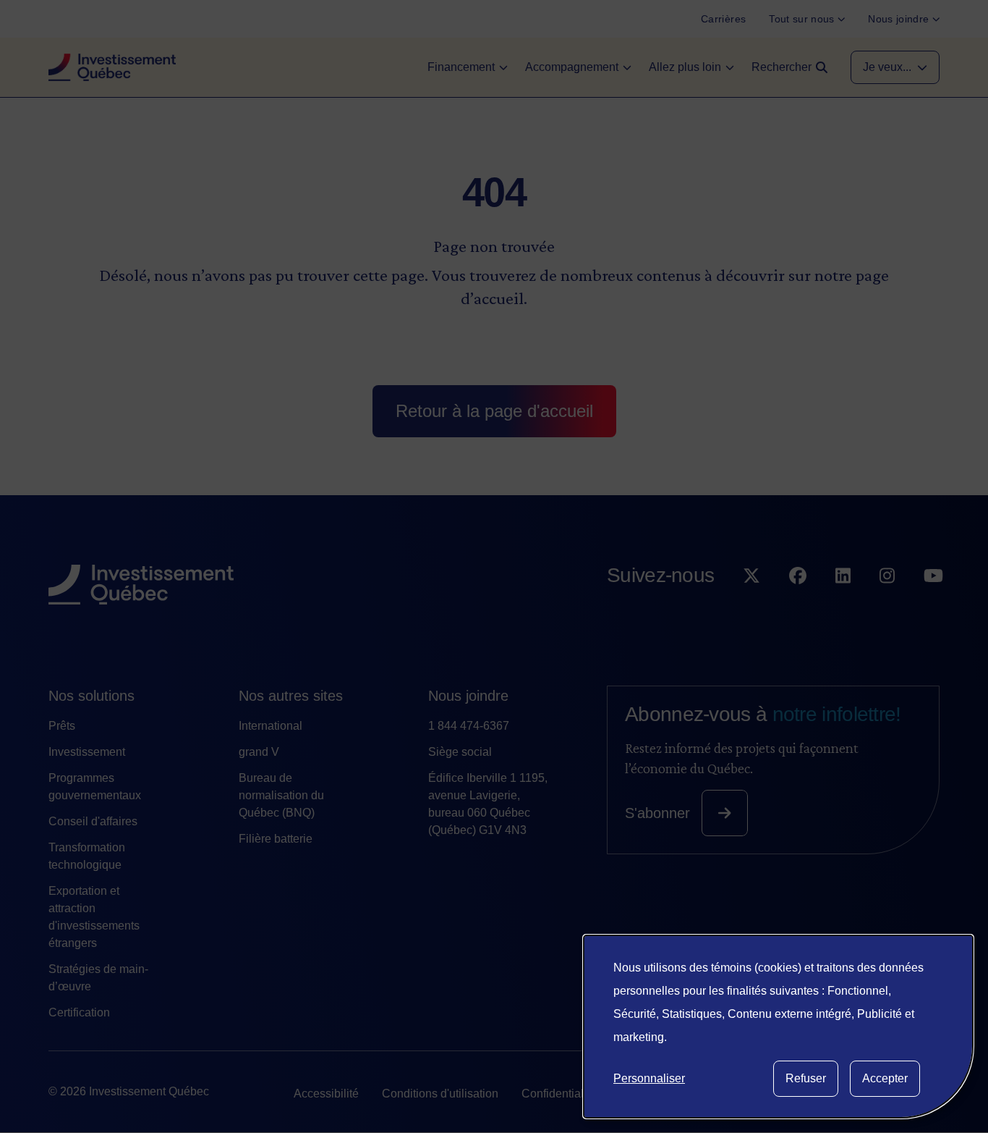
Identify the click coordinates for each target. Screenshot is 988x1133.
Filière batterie (275, 839)
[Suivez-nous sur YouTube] (933, 605)
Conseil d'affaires (92, 821)
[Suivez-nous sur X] (751, 605)
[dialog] (778, 1027)
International (270, 726)
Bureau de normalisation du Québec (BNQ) (281, 795)
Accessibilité (326, 1093)
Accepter (885, 1078)
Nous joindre (468, 696)
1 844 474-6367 (468, 726)
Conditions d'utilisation (440, 1093)
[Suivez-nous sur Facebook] (797, 605)
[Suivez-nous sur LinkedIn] (843, 605)
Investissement (86, 752)
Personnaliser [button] (649, 1078)
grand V (259, 752)
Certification (79, 1012)
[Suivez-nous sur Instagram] (887, 605)
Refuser (805, 1078)
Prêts (61, 726)
